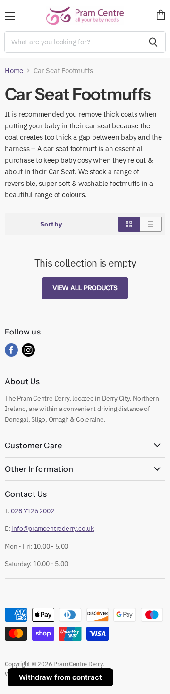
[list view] (151, 224)
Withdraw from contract (60, 677)
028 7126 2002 (32, 511)
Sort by (51, 224)
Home (14, 71)
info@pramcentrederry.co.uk (52, 528)
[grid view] (129, 224)
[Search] (153, 42)
